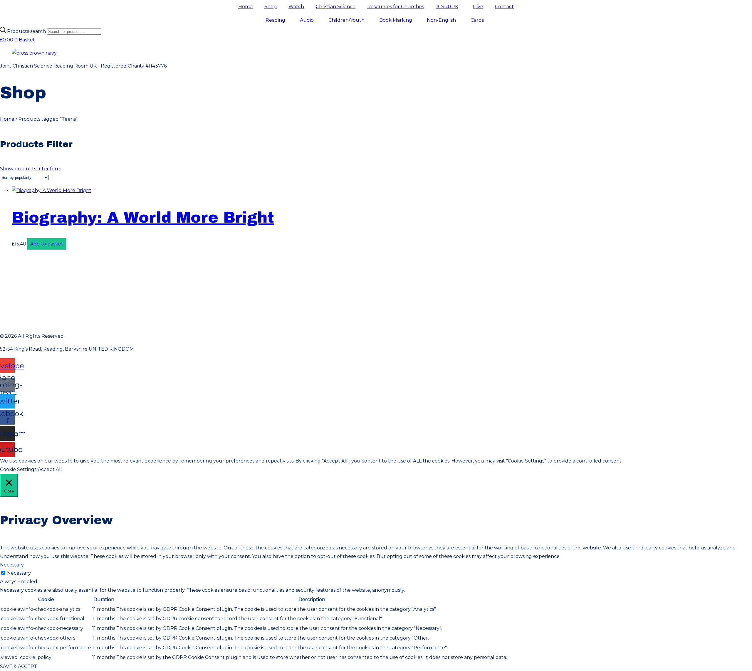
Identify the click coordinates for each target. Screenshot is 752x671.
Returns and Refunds (25, 296)
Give (478, 6)
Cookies (376, 309)
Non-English (441, 20)
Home (245, 6)
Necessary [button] (12, 565)
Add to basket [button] (46, 244)
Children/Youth (346, 20)
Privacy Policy (376, 257)
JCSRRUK (447, 6)
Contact (504, 6)
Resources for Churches (395, 6)
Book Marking (395, 20)
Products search (27, 31)
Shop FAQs (376, 323)
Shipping (376, 283)
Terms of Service (376, 270)
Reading (275, 20)
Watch (296, 6)
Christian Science (335, 6)
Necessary (19, 573)
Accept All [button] (50, 469)
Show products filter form (30, 168)
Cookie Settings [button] (18, 469)
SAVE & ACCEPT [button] (18, 666)
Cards (477, 20)
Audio (307, 20)
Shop (270, 6)
